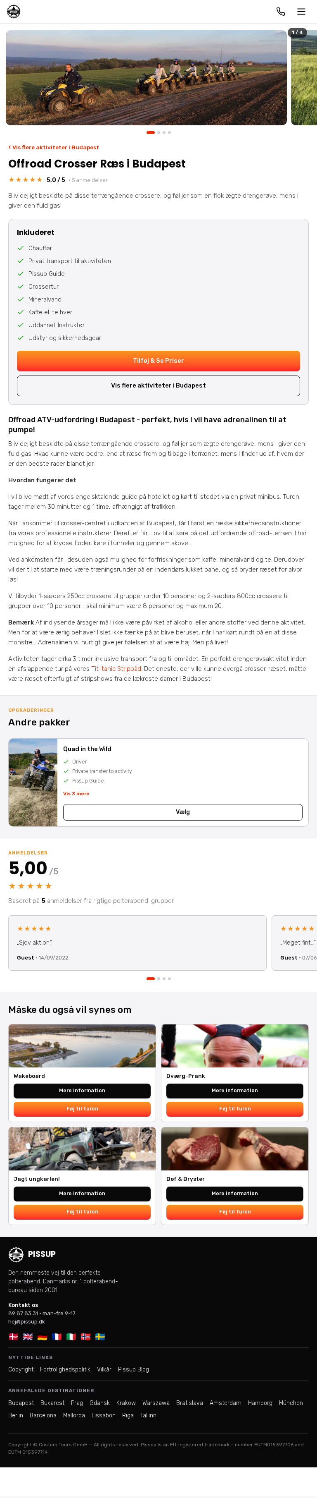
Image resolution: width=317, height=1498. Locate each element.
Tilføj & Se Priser (158, 360)
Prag (77, 1403)
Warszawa (156, 1403)
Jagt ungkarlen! (37, 1178)
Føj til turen (82, 1109)
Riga (128, 1415)
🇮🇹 (71, 1337)
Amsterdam (225, 1403)
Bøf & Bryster (185, 1178)
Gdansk (100, 1403)
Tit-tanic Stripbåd (116, 668)
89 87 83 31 (23, 1313)
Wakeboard (29, 1075)
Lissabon (104, 1415)
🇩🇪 (42, 1337)
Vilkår (104, 1369)
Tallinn (148, 1415)
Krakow (126, 1403)
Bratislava (189, 1403)
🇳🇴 (85, 1337)
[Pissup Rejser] (14, 12)
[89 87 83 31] (281, 11)
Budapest (21, 1403)
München (291, 1403)
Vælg (183, 812)
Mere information (82, 1090)
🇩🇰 (13, 1337)
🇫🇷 (57, 1337)
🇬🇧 (28, 1337)
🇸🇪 (100, 1337)
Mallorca (74, 1415)
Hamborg (260, 1403)
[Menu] (301, 11)
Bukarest (52, 1403)
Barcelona (43, 1415)
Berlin (15, 1415)
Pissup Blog (133, 1369)
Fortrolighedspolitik (65, 1369)
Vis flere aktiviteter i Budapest (53, 147)
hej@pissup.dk (26, 1322)
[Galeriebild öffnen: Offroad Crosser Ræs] (146, 77)
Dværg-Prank (185, 1075)
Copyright (20, 1369)
